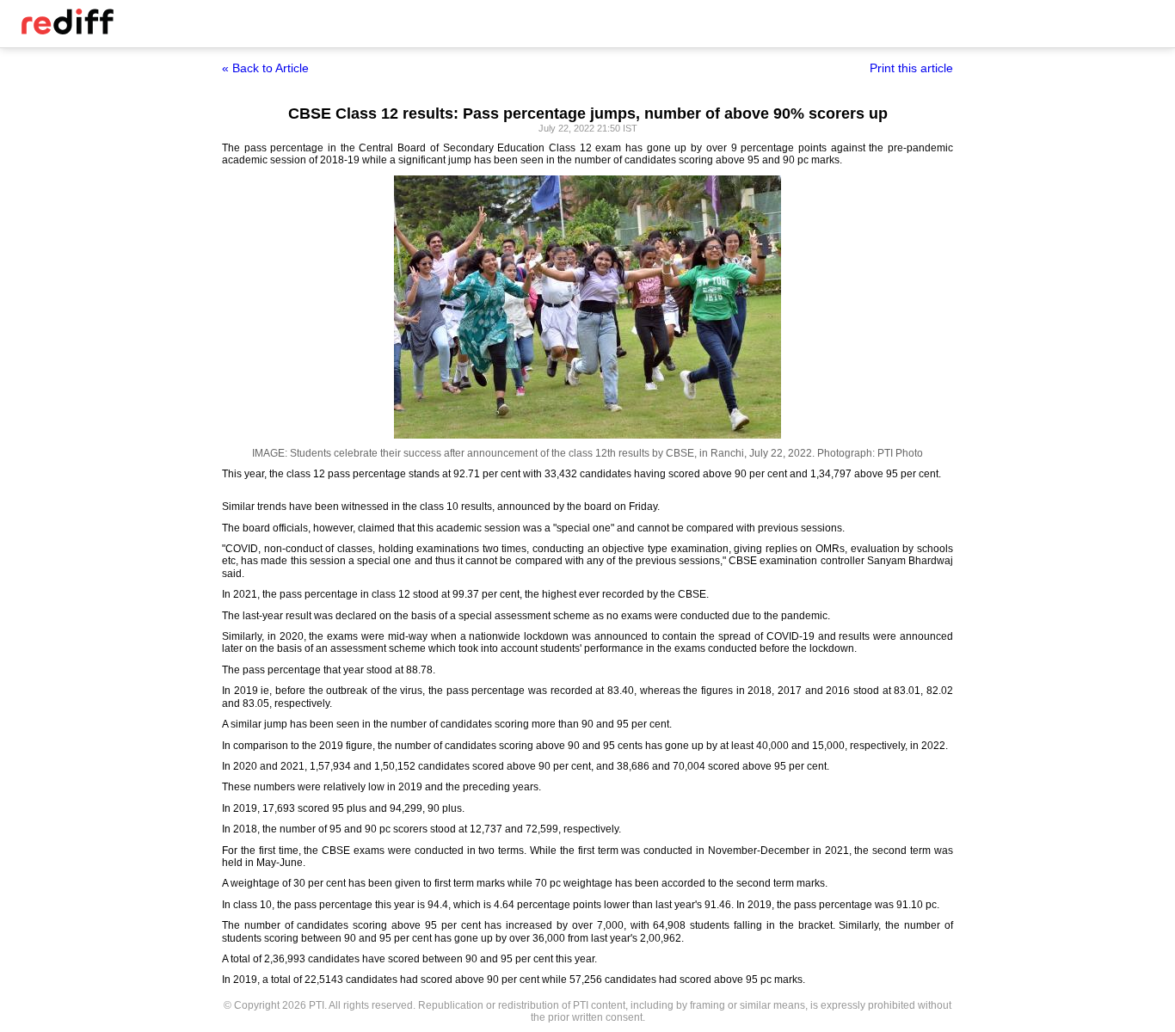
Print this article (911, 68)
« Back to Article (265, 68)
